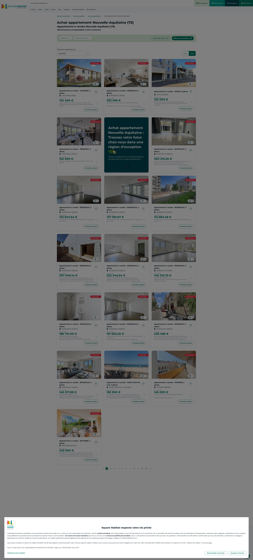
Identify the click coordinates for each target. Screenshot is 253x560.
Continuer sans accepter (16, 553)
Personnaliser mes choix (215, 553)
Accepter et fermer (237, 553)
